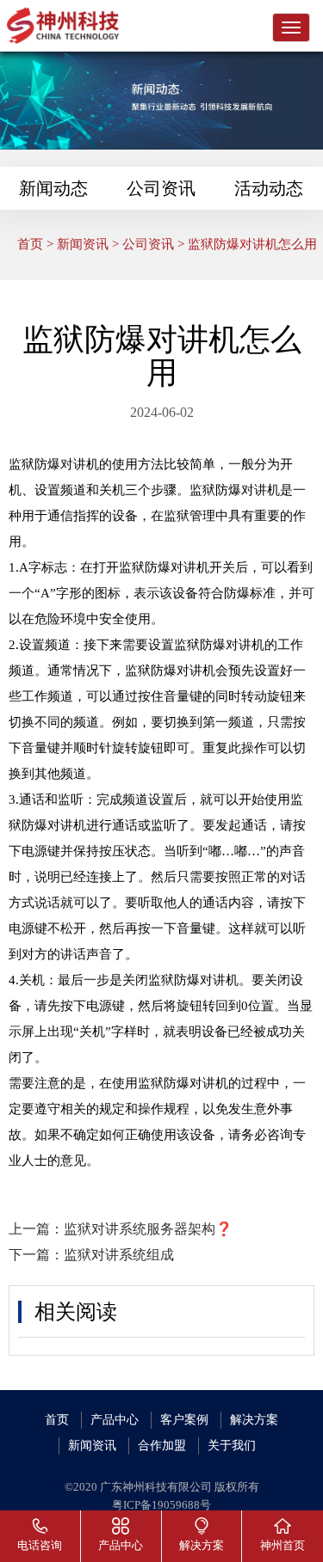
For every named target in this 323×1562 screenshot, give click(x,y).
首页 (30, 244)
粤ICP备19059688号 (161, 1504)
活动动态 (268, 188)
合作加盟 (162, 1445)
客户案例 (184, 1419)
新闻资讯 (83, 244)
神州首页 (282, 1545)
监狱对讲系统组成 (119, 1254)
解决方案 (254, 1419)
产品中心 (114, 1419)
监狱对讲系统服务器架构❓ (148, 1229)
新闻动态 (53, 188)
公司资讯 (161, 188)
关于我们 (232, 1445)
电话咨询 (39, 1545)
